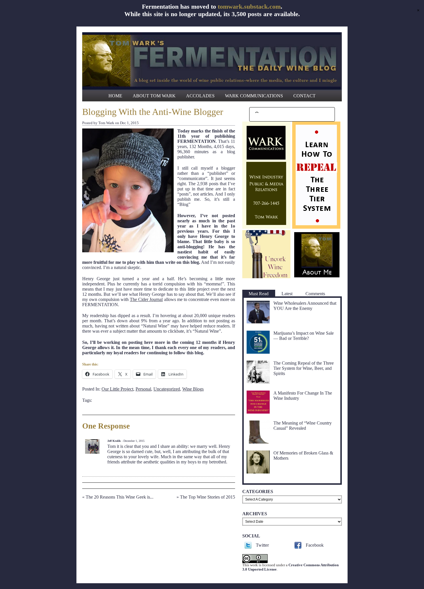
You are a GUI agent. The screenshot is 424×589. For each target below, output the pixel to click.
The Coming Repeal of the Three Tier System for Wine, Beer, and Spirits (303, 368)
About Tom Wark (154, 95)
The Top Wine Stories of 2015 (207, 497)
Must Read (259, 293)
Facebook (315, 545)
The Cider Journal (146, 299)
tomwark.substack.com (249, 6)
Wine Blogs (193, 389)
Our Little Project (117, 389)
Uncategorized (166, 389)
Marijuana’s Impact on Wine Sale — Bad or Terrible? (303, 336)
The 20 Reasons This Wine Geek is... (119, 497)
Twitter (262, 545)
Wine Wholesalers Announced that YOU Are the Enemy (304, 306)
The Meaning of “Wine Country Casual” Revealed (302, 426)
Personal (143, 389)
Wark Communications (254, 95)
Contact (304, 95)
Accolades (200, 95)
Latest (287, 293)
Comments (315, 293)
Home (115, 95)
